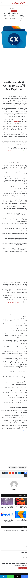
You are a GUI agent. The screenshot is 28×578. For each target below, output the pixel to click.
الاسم (26, 546)
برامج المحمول (22, 467)
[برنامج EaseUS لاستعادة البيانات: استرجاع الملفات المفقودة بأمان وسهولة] (7, 514)
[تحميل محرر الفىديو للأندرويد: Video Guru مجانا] (21, 501)
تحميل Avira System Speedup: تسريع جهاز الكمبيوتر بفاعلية (7, 507)
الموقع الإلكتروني (24, 557)
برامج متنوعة (11, 8)
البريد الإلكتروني (24, 552)
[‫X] (22, 473)
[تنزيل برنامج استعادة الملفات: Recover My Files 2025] (21, 514)
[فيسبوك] (25, 473)
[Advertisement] (14, 66)
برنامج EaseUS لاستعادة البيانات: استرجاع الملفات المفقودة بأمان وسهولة (8, 520)
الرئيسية (16, 8)
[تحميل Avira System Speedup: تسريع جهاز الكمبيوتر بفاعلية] (7, 501)
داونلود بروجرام (12, 467)
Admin (18, 20)
